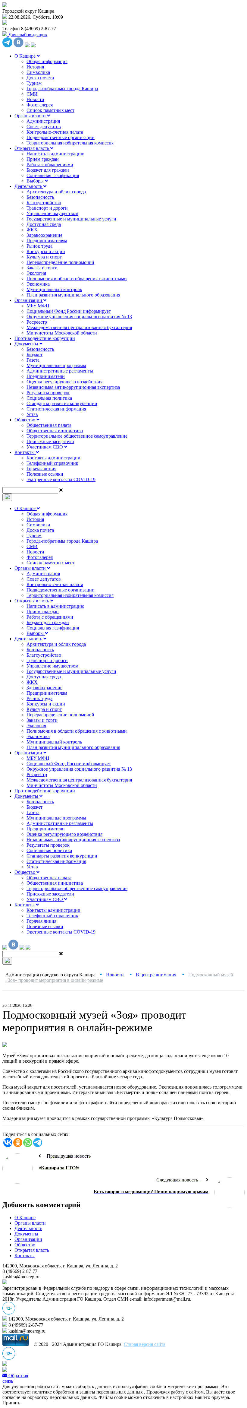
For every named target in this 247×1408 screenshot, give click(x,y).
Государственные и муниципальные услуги (71, 218)
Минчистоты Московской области (62, 332)
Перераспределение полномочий (60, 262)
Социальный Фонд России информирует (69, 311)
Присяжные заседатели (50, 441)
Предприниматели (46, 376)
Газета (33, 360)
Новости (35, 99)
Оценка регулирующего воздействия (64, 381)
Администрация (43, 121)
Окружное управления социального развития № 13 (79, 316)
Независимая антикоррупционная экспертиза (73, 387)
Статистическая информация (56, 408)
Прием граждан (43, 159)
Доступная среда (44, 224)
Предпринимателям (47, 240)
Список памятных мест (50, 110)
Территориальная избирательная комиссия (70, 142)
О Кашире (25, 56)
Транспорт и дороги (47, 208)
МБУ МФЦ (38, 305)
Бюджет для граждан (48, 170)
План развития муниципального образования (73, 294)
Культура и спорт (44, 256)
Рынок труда (39, 246)
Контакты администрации (53, 457)
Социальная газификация (53, 175)
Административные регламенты (60, 370)
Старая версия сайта (144, 1344)
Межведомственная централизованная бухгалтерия (79, 327)
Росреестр (37, 322)
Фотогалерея (40, 104)
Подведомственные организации (61, 137)
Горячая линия (41, 468)
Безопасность (40, 197)
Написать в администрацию (55, 153)
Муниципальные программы (56, 365)
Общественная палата (49, 425)
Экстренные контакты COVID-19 (61, 479)
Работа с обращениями (50, 164)
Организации (28, 300)
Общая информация (47, 61)
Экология (36, 273)
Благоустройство (44, 202)
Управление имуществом (52, 213)
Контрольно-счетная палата (55, 132)
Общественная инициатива (55, 430)
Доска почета (40, 77)
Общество (25, 419)
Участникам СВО (45, 446)
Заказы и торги (42, 267)
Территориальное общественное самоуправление (77, 436)
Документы (26, 343)
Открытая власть (32, 148)
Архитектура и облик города (56, 191)
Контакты (25, 452)
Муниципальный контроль (54, 289)
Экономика (38, 284)
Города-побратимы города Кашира (62, 88)
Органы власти (30, 115)
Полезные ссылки (45, 474)
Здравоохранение (44, 235)
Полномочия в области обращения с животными (77, 278)
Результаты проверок (48, 392)
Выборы (36, 180)
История (35, 66)
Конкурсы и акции (46, 251)
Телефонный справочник (52, 463)
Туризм (34, 83)
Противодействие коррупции (44, 338)
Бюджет (34, 354)
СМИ (32, 94)
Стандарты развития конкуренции (62, 403)
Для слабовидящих (27, 34)
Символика (38, 72)
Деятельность (28, 186)
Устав (32, 414)
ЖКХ (32, 229)
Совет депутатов (44, 126)
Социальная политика (49, 398)
